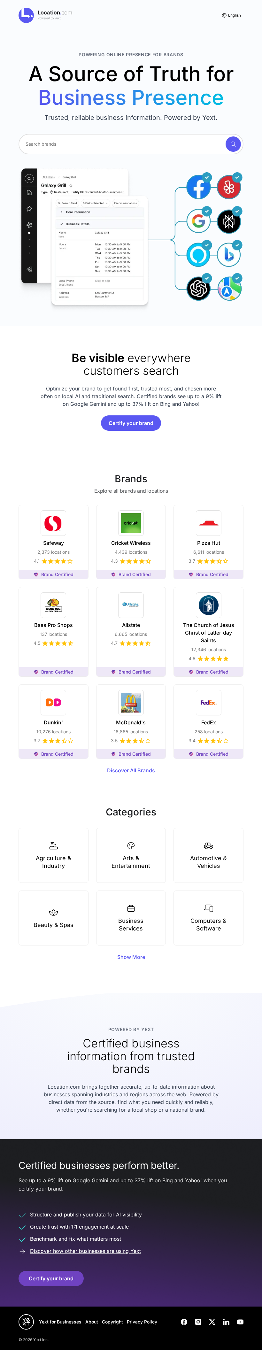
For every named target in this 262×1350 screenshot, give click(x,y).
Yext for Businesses (60, 1321)
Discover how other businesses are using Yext (85, 1251)
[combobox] (131, 144)
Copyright (112, 1321)
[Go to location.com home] (46, 15)
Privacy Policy (142, 1321)
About (91, 1321)
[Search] (233, 144)
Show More (131, 957)
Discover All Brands (131, 770)
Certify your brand (131, 423)
